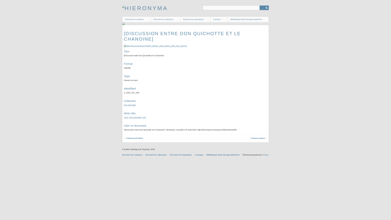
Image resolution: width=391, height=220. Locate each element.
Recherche (266, 8)
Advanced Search (262, 8)
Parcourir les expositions (193, 19)
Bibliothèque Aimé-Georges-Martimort (246, 19)
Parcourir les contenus (134, 19)
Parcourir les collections (163, 19)
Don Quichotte (130, 105)
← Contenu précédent (133, 138)
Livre (144, 117)
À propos (217, 19)
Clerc (126, 117)
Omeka (265, 155)
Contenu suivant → (259, 138)
